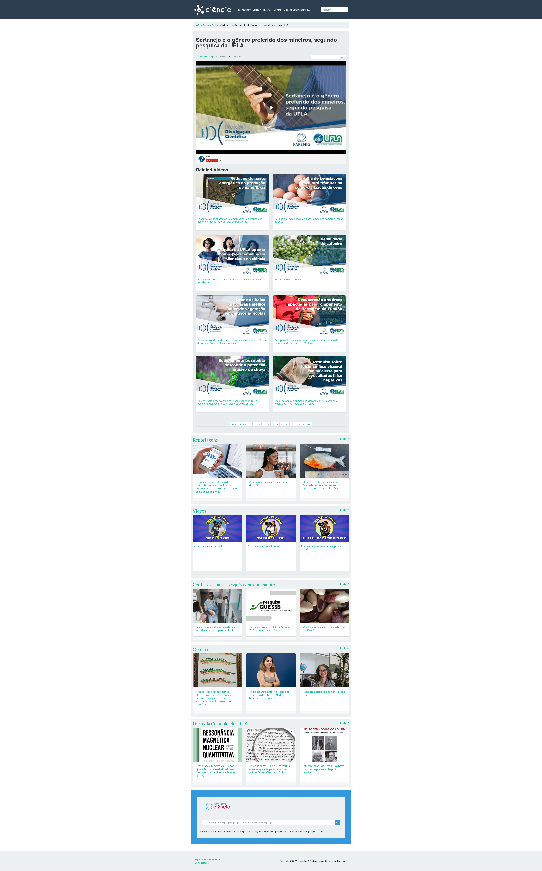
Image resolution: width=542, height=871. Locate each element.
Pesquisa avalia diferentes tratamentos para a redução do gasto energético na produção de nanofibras (229, 220)
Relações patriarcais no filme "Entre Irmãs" (324, 693)
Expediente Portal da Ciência (209, 859)
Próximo (300, 424)
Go (342, 57)
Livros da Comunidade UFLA (296, 9)
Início (234, 424)
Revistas (267, 9)
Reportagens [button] (243, 9)
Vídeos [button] (256, 9)
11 (292, 424)
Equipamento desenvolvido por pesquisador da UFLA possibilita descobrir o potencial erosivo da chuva (227, 402)
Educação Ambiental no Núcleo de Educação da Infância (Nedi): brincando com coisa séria (269, 695)
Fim (308, 424)
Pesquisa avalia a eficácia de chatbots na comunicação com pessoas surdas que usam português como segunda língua (217, 486)
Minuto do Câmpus (207, 56)
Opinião (277, 9)
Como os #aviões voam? (208, 546)
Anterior (243, 424)
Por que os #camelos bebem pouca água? (321, 547)
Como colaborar (202, 862)
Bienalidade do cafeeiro (287, 279)
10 (287, 424)
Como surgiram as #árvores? (264, 546)
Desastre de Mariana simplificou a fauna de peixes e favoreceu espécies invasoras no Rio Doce (323, 485)
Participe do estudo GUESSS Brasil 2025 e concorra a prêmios (269, 628)
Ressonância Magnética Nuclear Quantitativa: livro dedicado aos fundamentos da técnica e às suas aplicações (215, 770)
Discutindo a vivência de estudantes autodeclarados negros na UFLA (217, 628)
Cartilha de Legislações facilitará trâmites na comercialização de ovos (308, 220)
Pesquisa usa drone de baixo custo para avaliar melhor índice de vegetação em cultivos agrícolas (232, 341)
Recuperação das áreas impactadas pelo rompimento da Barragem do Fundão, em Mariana (306, 341)
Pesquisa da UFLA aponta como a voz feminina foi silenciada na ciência (231, 281)
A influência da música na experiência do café (270, 483)
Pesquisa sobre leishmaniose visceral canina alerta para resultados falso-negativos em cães (306, 402)
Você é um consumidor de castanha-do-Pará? (324, 628)
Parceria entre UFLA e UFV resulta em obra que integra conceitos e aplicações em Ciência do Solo (269, 769)
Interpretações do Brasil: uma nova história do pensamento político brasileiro (323, 769)
